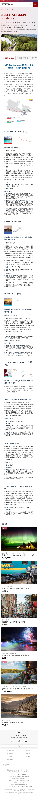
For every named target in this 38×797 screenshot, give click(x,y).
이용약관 (28, 753)
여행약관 (10, 756)
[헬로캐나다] (7, 4)
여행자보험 (28, 756)
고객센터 (19, 746)
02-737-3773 (23, 735)
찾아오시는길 (10, 753)
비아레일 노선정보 (8, 58)
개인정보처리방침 (10, 750)
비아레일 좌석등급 (22, 58)
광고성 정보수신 (10, 759)
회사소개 (28, 750)
